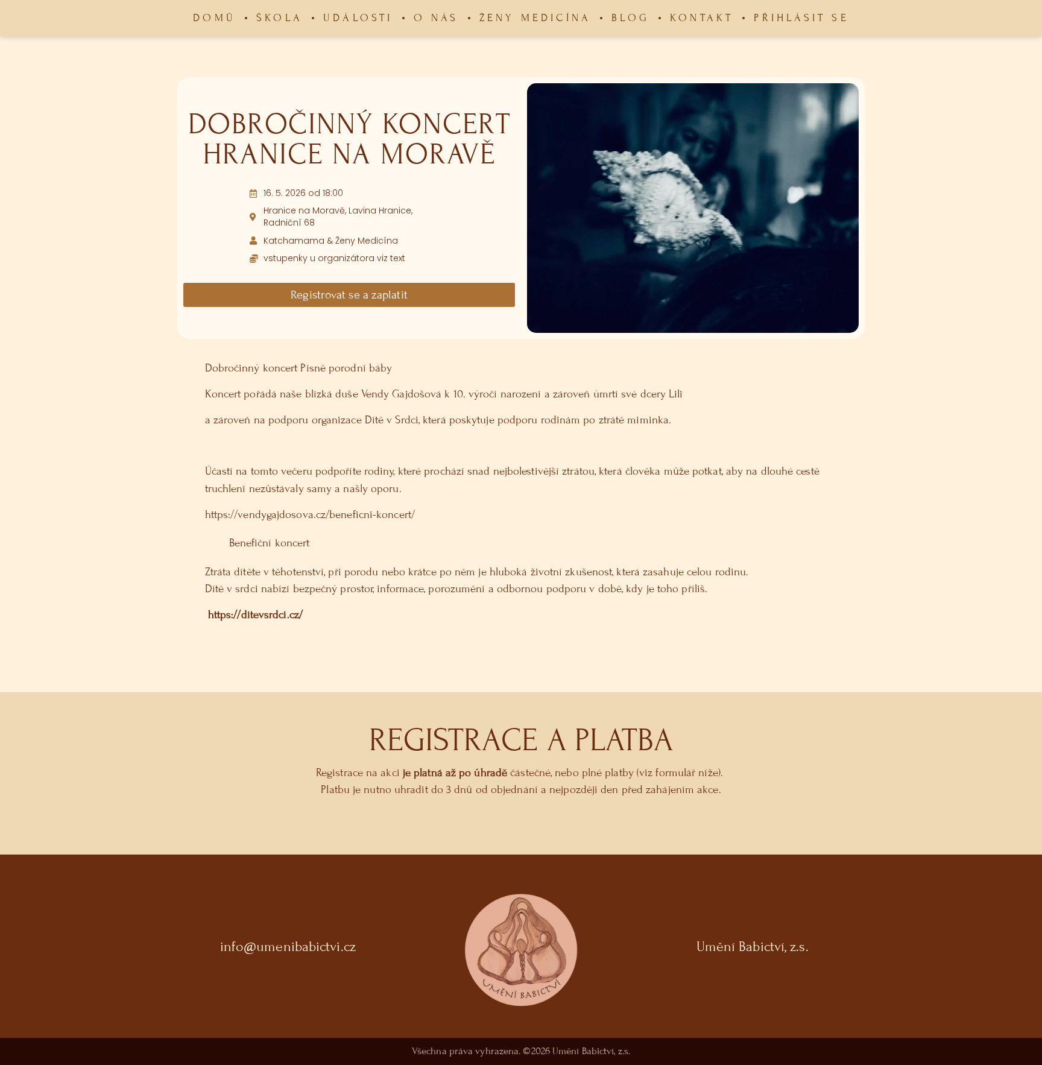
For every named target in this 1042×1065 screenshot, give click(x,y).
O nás (436, 17)
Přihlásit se (801, 17)
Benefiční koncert (269, 542)
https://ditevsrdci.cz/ (255, 614)
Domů (214, 17)
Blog (630, 17)
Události (358, 17)
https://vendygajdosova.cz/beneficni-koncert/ (310, 514)
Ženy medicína (535, 17)
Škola (279, 17)
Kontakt (701, 17)
